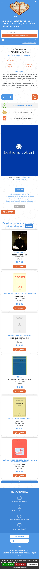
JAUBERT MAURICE (19, 52)
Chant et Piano (14, 55)
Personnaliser (32, 564)
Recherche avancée (29, 43)
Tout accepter (8, 564)
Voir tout (29, 226)
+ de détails (19, 207)
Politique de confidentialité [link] (19, 567)
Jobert (10, 67)
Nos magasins (19, 536)
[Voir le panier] (36, 2)
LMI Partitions (19, 17)
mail (19, 555)
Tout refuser (21, 564)
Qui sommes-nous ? (19, 541)
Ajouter (35, 97)
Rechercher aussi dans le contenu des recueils (21, 40)
